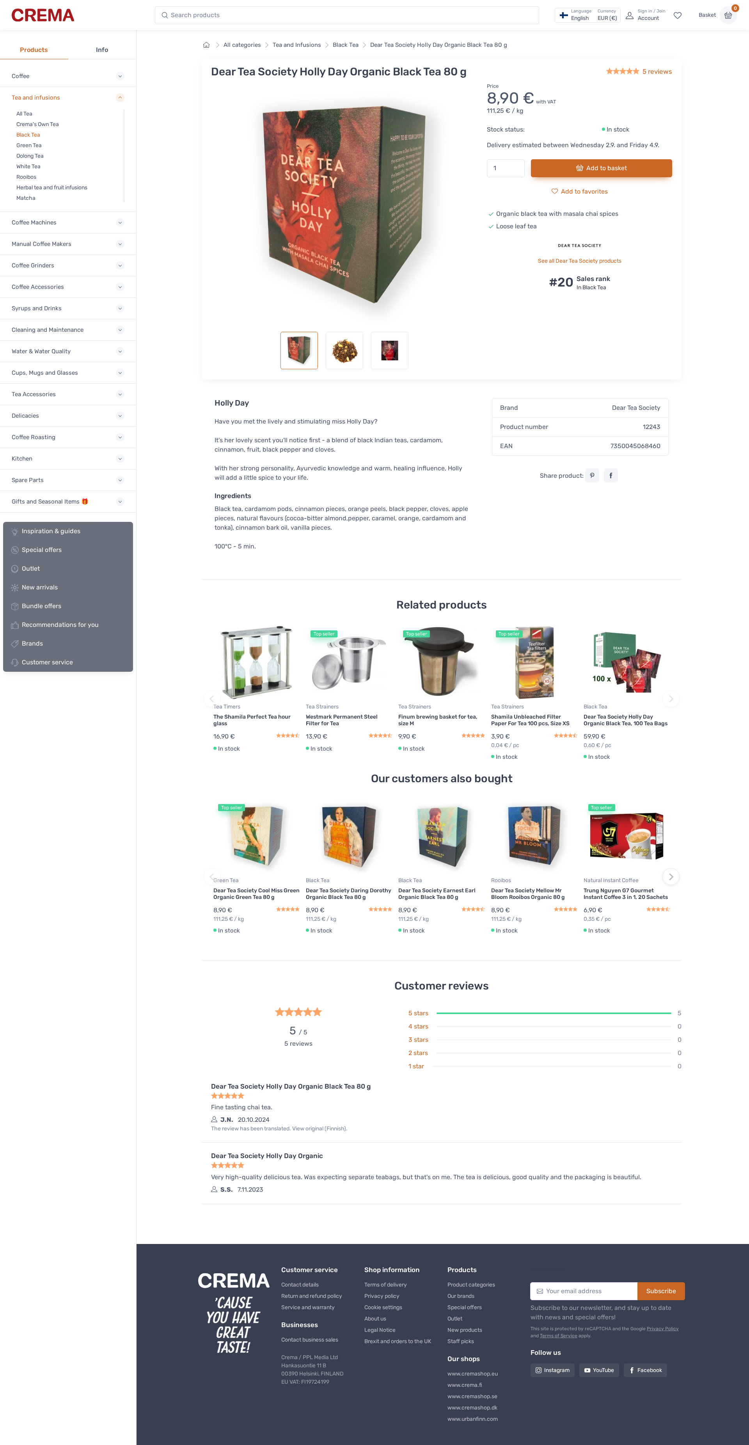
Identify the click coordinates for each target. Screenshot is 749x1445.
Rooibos (26, 177)
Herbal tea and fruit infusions (51, 187)
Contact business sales (309, 1339)
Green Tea (29, 145)
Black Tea (28, 135)
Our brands (460, 1296)
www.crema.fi (464, 1385)
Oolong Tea (30, 156)
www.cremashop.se (472, 1396)
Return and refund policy (311, 1296)
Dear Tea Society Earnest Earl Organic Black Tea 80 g (437, 893)
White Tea (28, 166)
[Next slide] (671, 699)
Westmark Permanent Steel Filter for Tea (342, 720)
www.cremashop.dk (472, 1407)
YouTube (603, 1370)
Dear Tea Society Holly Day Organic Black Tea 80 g (438, 44)
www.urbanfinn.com (472, 1419)
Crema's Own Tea (37, 124)
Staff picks (460, 1341)
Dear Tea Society (636, 407)
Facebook (649, 1370)
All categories (242, 44)
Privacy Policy (663, 1328)
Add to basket (606, 168)
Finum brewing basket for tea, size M (437, 720)
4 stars (418, 1026)
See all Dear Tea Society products (579, 261)
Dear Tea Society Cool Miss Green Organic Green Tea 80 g (256, 893)
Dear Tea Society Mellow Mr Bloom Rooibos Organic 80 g (528, 893)
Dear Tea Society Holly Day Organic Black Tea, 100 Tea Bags (625, 720)
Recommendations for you (60, 624)
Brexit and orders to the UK (397, 1341)
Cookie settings (383, 1307)
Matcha (25, 198)
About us (375, 1318)
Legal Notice (380, 1330)
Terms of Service (558, 1335)
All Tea (24, 113)
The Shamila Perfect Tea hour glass (252, 720)
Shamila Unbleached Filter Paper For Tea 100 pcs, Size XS (530, 720)
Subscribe (661, 1291)
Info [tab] (102, 49)
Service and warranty (308, 1307)
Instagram (557, 1370)
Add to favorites (584, 191)
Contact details (300, 1284)
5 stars (418, 1013)
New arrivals (40, 587)
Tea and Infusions (297, 44)
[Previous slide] (212, 699)
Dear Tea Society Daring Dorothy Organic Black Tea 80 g (348, 893)
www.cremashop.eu (472, 1373)
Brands (32, 643)
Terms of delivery (385, 1284)
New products (464, 1330)
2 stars (418, 1053)
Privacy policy (381, 1296)
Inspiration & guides (51, 531)
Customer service (47, 662)
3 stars (418, 1039)
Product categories (471, 1284)
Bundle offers (41, 606)
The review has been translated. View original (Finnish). (279, 1128)
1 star (416, 1066)
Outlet (31, 568)
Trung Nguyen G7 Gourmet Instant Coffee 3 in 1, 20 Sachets (626, 893)
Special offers (42, 549)
